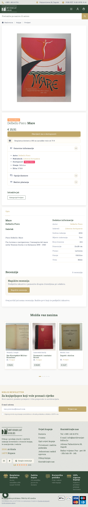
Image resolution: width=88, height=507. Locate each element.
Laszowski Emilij (39, 352)
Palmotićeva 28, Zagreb (49, 2)
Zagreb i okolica (67, 355)
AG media (32, 498)
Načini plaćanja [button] (21, 182)
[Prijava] (77, 9)
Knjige (18, 23)
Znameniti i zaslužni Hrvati (42, 356)
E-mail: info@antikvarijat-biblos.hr (72, 439)
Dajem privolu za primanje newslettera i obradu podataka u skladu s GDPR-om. (32, 414)
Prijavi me (72, 409)
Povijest (27, 23)
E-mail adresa (8, 405)
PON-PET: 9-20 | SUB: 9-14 (75, 2)
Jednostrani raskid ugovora (47, 452)
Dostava (42, 434)
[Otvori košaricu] (83, 9)
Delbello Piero (24, 155)
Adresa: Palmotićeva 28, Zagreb (71, 445)
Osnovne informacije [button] (24, 148)
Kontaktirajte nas (46, 461)
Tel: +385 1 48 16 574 (69, 434)
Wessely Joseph (12, 352)
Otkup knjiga (44, 458)
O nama (41, 437)
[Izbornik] (71, 9)
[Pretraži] (85, 16)
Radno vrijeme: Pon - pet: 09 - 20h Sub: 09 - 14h (73, 452)
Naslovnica (8, 23)
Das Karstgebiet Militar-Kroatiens (17, 356)
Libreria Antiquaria (31, 159)
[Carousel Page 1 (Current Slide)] (40, 376)
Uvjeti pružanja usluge (8, 503)
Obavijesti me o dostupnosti (44, 134)
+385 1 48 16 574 (11, 2)
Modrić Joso (64, 352)
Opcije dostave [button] (21, 175)
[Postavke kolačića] (5, 495)
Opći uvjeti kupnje (46, 441)
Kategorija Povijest (16, 197)
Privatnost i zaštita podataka (47, 446)
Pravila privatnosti (43, 501)
